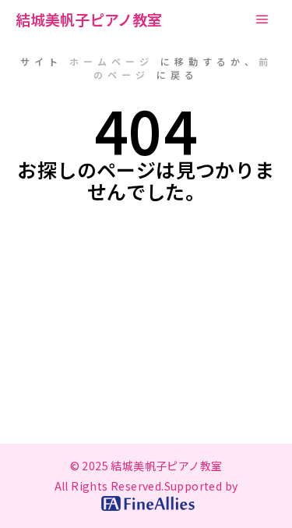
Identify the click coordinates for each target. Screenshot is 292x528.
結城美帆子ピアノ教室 (89, 19)
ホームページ (111, 61)
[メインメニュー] (262, 19)
